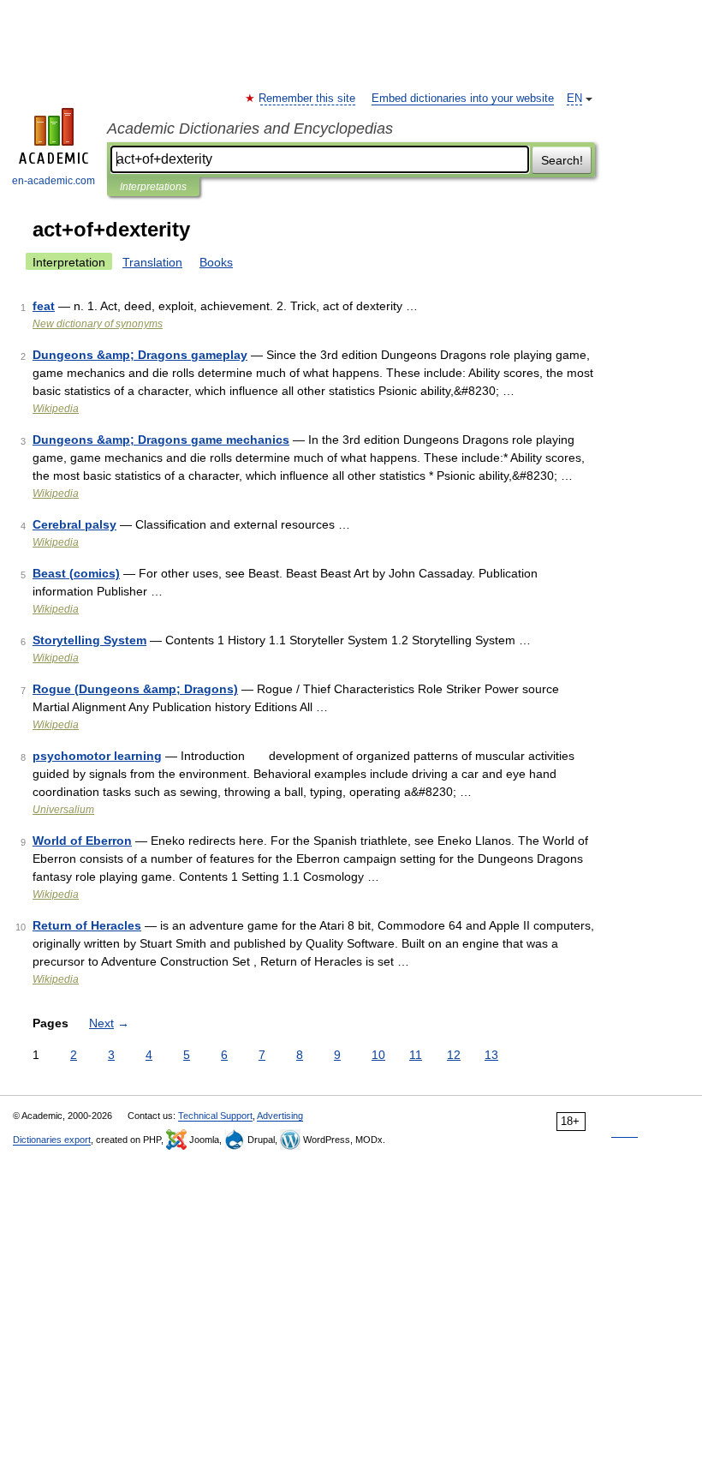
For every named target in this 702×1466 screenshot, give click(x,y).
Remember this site (307, 99)
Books (216, 262)
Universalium (63, 810)
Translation (152, 262)
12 (454, 1055)
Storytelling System (89, 640)
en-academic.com (53, 181)
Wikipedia (56, 409)
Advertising (280, 1115)
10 (378, 1055)
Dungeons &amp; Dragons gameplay (140, 355)
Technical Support (215, 1115)
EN (574, 99)
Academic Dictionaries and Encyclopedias (250, 128)
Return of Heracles (87, 925)
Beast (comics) (76, 573)
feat (44, 306)
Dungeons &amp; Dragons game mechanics (161, 439)
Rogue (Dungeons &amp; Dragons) (135, 689)
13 (491, 1055)
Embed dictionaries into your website (463, 99)
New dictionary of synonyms (98, 324)
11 (415, 1055)
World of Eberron (82, 840)
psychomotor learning (97, 756)
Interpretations (153, 187)
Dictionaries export (52, 1139)
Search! (562, 160)
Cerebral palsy (74, 524)
